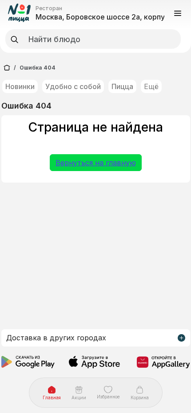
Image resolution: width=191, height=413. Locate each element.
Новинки (20, 86)
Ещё (151, 86)
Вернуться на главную (96, 162)
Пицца (122, 86)
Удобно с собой (73, 86)
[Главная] (7, 67)
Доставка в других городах (56, 337)
